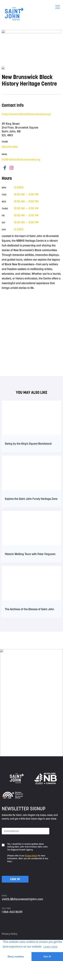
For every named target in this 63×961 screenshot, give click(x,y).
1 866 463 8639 (12, 912)
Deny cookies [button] (16, 956)
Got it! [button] (47, 956)
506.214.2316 (10, 147)
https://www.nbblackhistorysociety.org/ (26, 114)
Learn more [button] (50, 946)
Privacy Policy (31, 855)
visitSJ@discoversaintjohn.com (22, 899)
